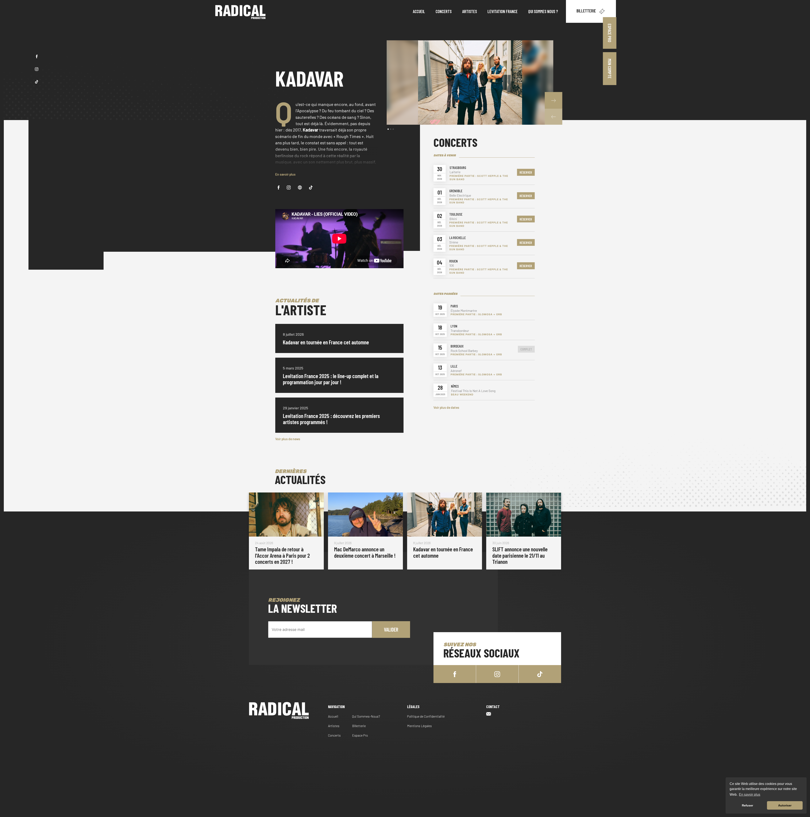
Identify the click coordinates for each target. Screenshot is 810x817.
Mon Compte (609, 68)
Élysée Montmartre (464, 310)
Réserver (526, 172)
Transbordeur (460, 330)
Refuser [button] (747, 805)
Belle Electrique (460, 195)
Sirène (453, 242)
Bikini (453, 218)
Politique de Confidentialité (426, 716)
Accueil (333, 716)
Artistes (333, 726)
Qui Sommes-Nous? (366, 716)
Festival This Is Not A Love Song (473, 390)
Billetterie (586, 10)
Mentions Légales (419, 726)
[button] (553, 116)
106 (451, 265)
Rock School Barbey (464, 350)
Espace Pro (609, 33)
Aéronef (456, 370)
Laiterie (455, 171)
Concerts (334, 735)
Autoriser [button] (784, 805)
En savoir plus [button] (749, 794)
